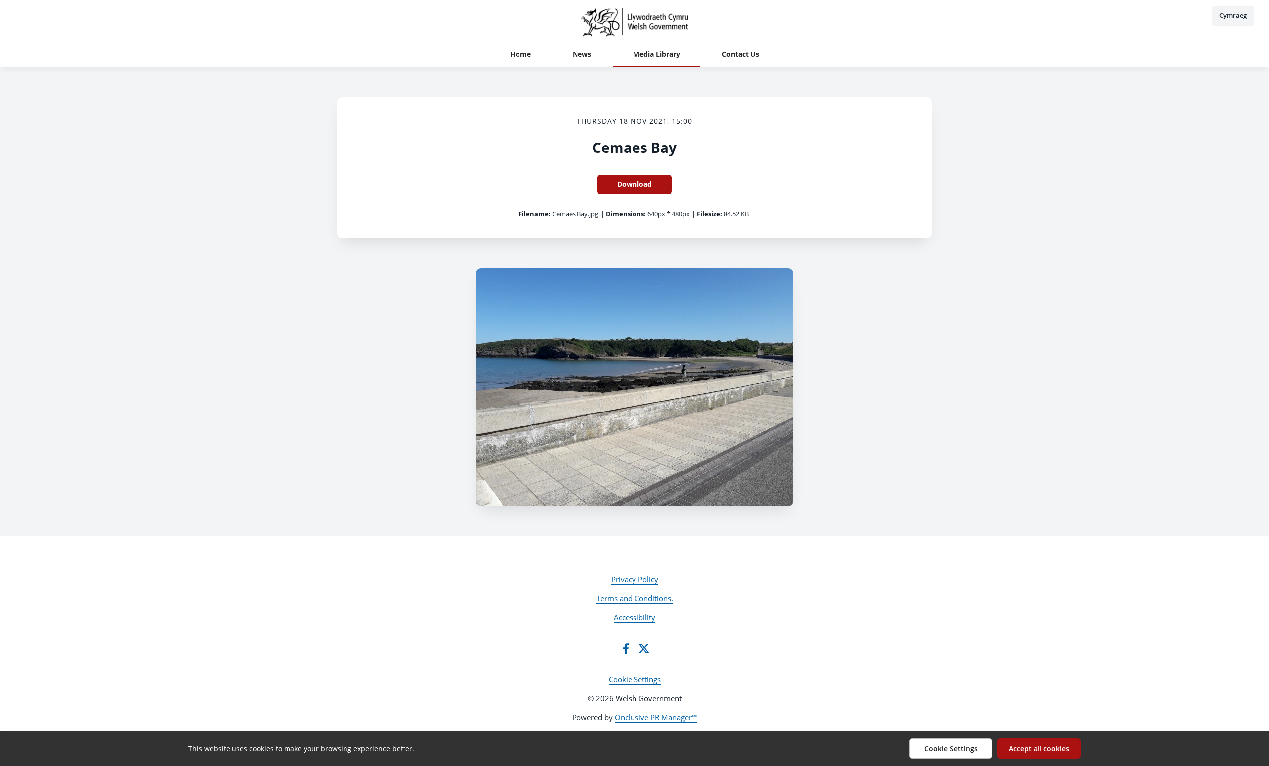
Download (634, 184)
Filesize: (709, 213)
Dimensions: (626, 213)
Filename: (535, 213)
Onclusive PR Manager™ (656, 717)
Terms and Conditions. (634, 598)
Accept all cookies (1039, 748)
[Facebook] (625, 648)
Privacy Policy (634, 579)
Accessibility (634, 617)
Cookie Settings (635, 679)
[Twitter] (643, 648)
